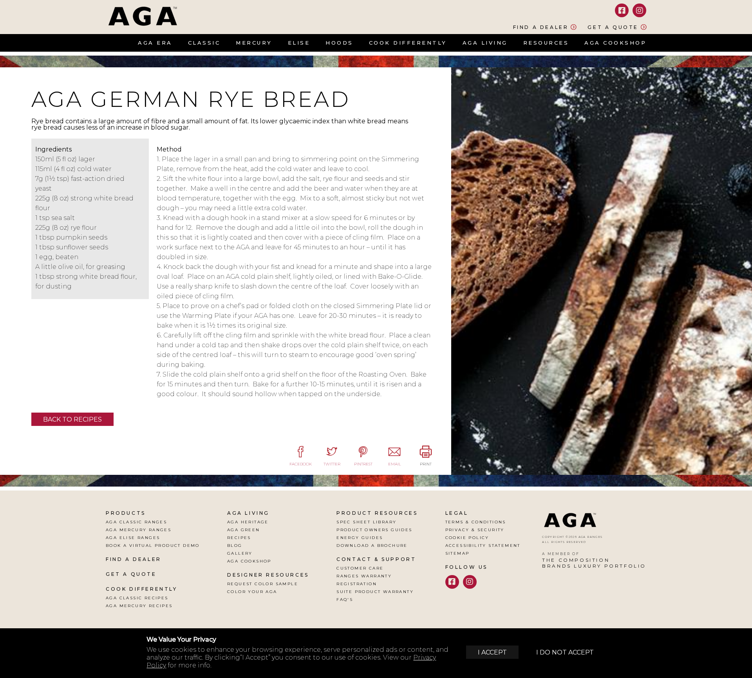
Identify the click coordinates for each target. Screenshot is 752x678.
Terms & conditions (475, 522)
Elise (299, 43)
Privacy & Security (474, 529)
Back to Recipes (72, 419)
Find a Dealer (541, 27)
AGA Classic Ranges (136, 522)
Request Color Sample (262, 583)
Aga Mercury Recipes (139, 605)
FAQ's (344, 599)
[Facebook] (622, 10)
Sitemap (457, 553)
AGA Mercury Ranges (138, 529)
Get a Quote (613, 27)
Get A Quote (131, 574)
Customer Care (359, 568)
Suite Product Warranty (375, 591)
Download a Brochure (372, 545)
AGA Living (485, 43)
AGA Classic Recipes (137, 597)
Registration (356, 583)
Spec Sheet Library (366, 522)
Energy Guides (359, 537)
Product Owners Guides (374, 529)
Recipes (239, 537)
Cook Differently (408, 43)
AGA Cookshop (615, 43)
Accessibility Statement (483, 545)
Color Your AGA (252, 591)
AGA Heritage (248, 522)
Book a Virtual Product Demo (153, 545)
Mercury (254, 43)
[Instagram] (639, 10)
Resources (546, 43)
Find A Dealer (133, 559)
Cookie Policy (467, 537)
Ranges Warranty (364, 576)
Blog (234, 545)
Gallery (240, 553)
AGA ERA (155, 43)
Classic (204, 43)
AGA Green (243, 529)
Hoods (339, 43)
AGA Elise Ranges (133, 537)
